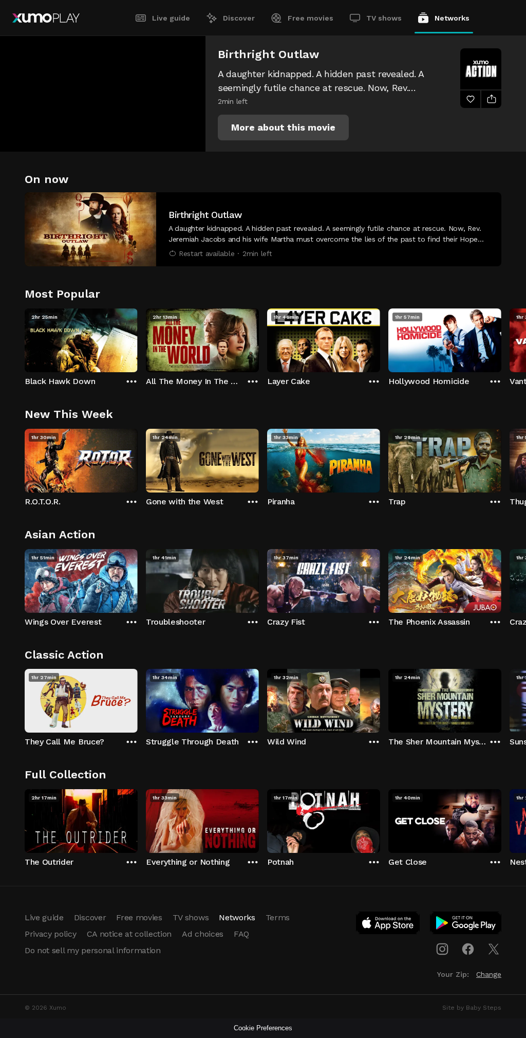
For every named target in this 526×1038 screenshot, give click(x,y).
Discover (239, 18)
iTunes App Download (388, 925)
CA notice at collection (129, 934)
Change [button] (488, 974)
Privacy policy (51, 934)
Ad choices (202, 934)
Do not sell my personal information (93, 950)
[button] (283, 127)
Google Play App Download (466, 925)
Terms (278, 917)
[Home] (46, 18)
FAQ (241, 934)
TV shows (384, 18)
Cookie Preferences (263, 1028)
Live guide (171, 18)
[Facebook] (468, 949)
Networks (452, 18)
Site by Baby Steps (471, 1007)
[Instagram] (442, 949)
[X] (493, 949)
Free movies (310, 18)
